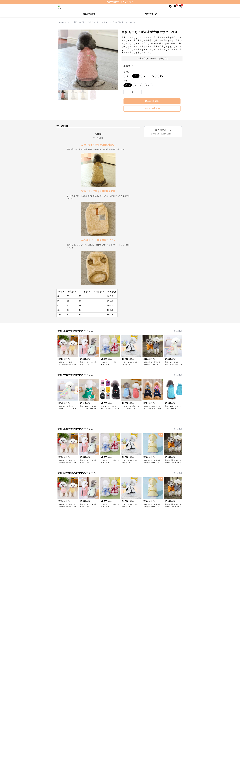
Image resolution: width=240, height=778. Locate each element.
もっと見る (178, 331)
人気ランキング (151, 14)
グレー (148, 85)
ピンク (127, 85)
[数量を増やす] (137, 92)
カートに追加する (152, 108)
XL (153, 76)
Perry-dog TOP (64, 22)
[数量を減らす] (127, 92)
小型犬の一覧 (79, 22)
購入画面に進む (152, 101)
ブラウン (137, 85)
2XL (161, 76)
